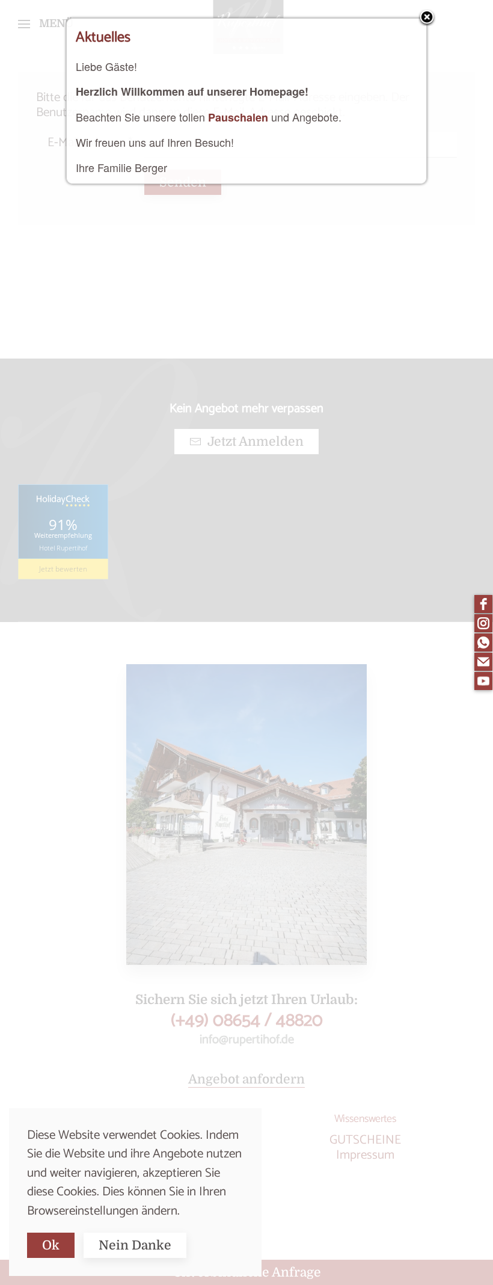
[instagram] (483, 623)
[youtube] (483, 681)
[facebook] (483, 604)
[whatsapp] (483, 642)
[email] (483, 662)
